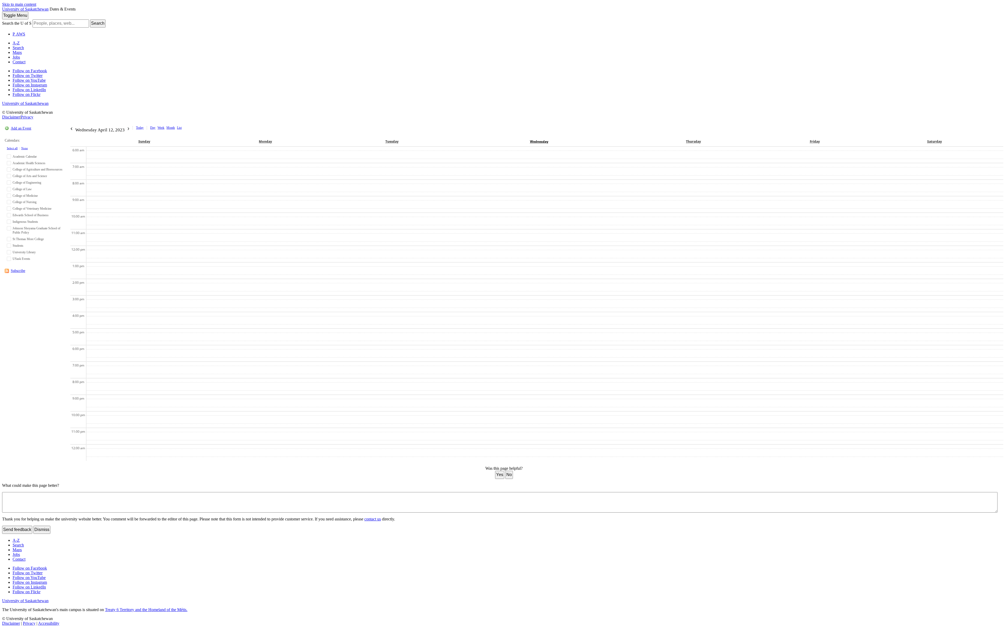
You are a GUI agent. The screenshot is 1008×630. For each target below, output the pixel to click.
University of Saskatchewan (25, 9)
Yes (499, 474)
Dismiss (41, 529)
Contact (19, 62)
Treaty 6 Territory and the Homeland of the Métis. (146, 609)
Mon (265, 141)
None (24, 148)
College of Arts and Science (30, 176)
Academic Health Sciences (29, 163)
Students (18, 245)
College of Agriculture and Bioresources (37, 169)
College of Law (22, 189)
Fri (815, 141)
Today (140, 127)
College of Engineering (27, 182)
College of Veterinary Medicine (32, 208)
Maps (17, 52)
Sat (934, 141)
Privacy (27, 117)
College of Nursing (24, 202)
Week (161, 127)
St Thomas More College (28, 239)
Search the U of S (17, 23)
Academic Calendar (25, 156)
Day (152, 127)
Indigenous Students (25, 222)
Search (97, 23)
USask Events (21, 259)
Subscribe (18, 271)
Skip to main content (19, 4)
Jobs (16, 57)
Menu (15, 15)
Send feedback (17, 529)
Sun (144, 141)
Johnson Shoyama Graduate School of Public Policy (36, 230)
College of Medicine (25, 196)
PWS (19, 34)
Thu (693, 141)
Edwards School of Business (31, 215)
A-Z (16, 43)
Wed (539, 141)
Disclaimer (11, 117)
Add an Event (21, 128)
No (509, 474)
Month (170, 127)
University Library (24, 252)
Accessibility (48, 623)
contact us (372, 519)
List (179, 127)
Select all (12, 148)
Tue (391, 141)
